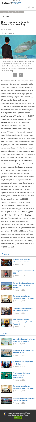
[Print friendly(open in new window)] (11, 33)
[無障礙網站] (18, 417)
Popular (5, 254)
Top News (18, 12)
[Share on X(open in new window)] (4, 33)
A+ (21, 75)
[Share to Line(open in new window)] (6, 33)
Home (4, 12)
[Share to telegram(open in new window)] (9, 33)
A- (15, 75)
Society (10, 12)
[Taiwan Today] (11, 3)
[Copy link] (14, 33)
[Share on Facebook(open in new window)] (2, 33)
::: (2, 1)
